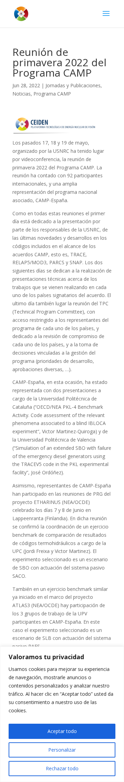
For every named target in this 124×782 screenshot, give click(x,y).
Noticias (21, 93)
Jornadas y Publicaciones (73, 85)
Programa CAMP (52, 93)
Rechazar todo (62, 768)
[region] (62, 714)
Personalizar (62, 749)
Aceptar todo (62, 731)
